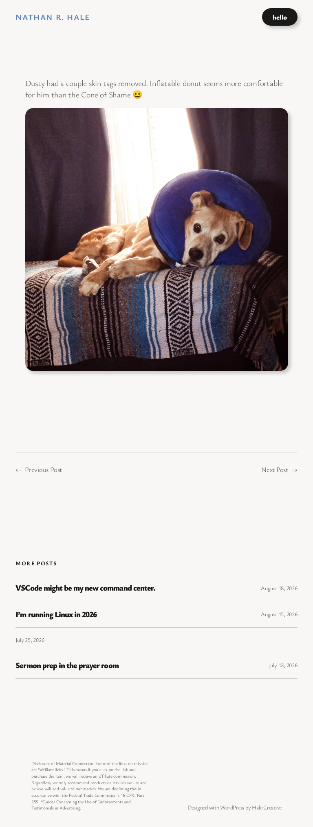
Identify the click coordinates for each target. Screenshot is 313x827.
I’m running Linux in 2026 (56, 614)
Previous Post (43, 469)
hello (280, 17)
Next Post (274, 469)
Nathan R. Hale (52, 16)
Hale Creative (267, 807)
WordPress (232, 807)
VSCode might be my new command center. (85, 588)
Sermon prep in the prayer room (66, 665)
